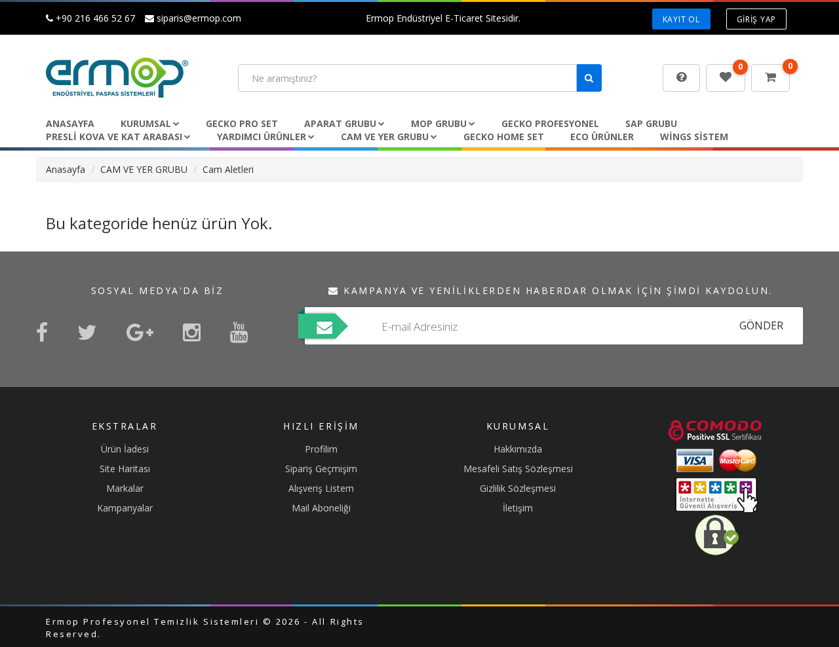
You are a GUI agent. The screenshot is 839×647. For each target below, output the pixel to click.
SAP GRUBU (651, 123)
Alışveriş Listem (321, 488)
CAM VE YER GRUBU (385, 136)
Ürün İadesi (125, 449)
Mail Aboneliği (321, 508)
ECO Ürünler (602, 136)
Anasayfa (70, 123)
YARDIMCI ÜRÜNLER (261, 136)
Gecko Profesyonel (550, 123)
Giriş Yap (756, 19)
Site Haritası (125, 468)
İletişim (518, 508)
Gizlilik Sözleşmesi (518, 488)
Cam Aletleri (228, 169)
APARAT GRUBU (340, 123)
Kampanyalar (125, 508)
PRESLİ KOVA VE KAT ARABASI (114, 136)
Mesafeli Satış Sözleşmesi (518, 468)
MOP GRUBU (439, 123)
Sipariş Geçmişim (321, 468)
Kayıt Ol (681, 19)
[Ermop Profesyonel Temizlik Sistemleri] (132, 78)
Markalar (125, 488)
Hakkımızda (518, 449)
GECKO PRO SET (242, 123)
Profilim (321, 449)
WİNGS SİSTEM (694, 136)
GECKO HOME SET (503, 136)
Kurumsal (146, 123)
